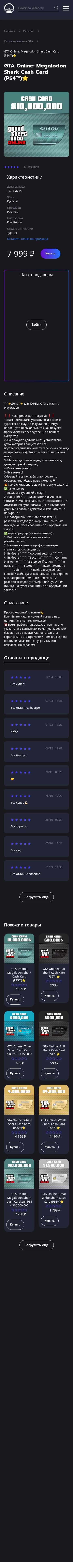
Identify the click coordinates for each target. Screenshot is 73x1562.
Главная (9, 31)
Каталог (28, 31)
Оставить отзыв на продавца (27, 239)
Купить (50, 253)
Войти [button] (36, 324)
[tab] (26, 658)
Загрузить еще (37, 897)
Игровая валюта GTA (18, 41)
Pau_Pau (12, 212)
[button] (66, 8)
